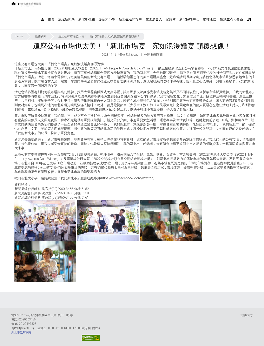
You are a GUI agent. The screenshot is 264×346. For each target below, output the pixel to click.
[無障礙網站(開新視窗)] (91, 338)
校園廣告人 (154, 19)
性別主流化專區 (231, 19)
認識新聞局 (66, 19)
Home (19, 36)
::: (43, 2)
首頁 (51, 19)
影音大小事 (107, 19)
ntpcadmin (136, 54)
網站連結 (209, 19)
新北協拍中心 (189, 19)
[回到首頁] (26, 6)
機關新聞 (40, 36)
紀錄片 (171, 19)
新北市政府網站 (21, 332)
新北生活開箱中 (130, 19)
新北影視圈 (86, 19)
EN (249, 19)
